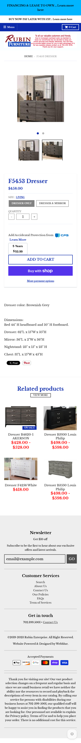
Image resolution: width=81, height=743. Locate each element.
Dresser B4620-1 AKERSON (20, 436)
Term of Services (40, 602)
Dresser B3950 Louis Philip (60, 436)
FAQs (40, 598)
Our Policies (40, 594)
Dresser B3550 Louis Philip (60, 487)
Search (40, 582)
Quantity (14, 211)
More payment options (40, 280)
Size (16, 197)
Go (72, 559)
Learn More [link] (18, 239)
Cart (72, 27)
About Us (40, 586)
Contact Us (40, 590)
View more (40, 395)
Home (28, 56)
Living (20, 197)
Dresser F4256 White (21, 485)
